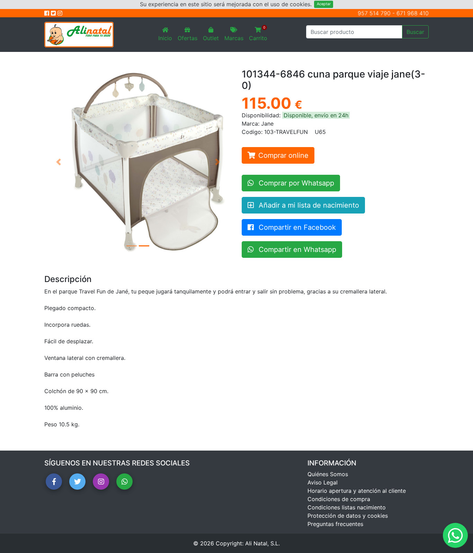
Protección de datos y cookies (347, 515)
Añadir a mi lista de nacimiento (308, 205)
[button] (58, 162)
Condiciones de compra (338, 499)
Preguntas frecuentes (335, 523)
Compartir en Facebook (296, 227)
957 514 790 (374, 13)
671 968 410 (412, 13)
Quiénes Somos (327, 474)
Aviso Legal (322, 482)
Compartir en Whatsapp (296, 249)
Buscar (415, 31)
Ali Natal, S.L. (262, 543)
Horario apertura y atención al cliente (356, 490)
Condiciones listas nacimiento (346, 507)
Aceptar (324, 4)
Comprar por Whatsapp (295, 183)
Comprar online (283, 155)
